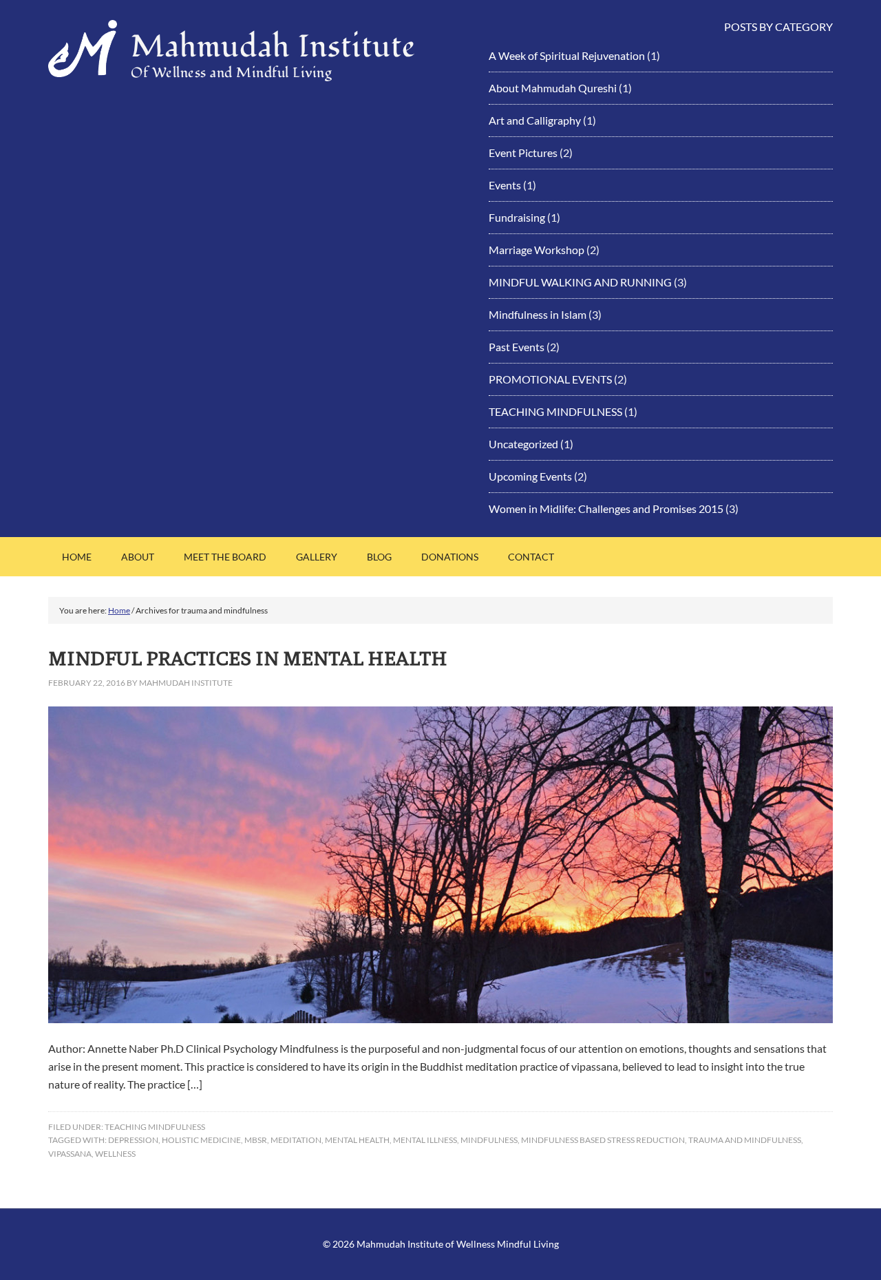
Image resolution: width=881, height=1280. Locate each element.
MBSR (255, 1140)
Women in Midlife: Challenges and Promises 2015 (606, 508)
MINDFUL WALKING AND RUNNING (580, 281)
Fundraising (517, 217)
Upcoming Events (530, 476)
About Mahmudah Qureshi (553, 87)
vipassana (70, 1153)
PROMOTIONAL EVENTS (550, 379)
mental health (357, 1140)
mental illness (425, 1140)
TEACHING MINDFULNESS (555, 411)
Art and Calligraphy (535, 120)
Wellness (115, 1153)
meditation (295, 1140)
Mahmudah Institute (273, 46)
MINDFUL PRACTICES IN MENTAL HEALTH (247, 657)
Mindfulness (489, 1140)
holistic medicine (201, 1140)
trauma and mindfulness (744, 1140)
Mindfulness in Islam (537, 314)
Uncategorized (523, 443)
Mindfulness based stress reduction (603, 1140)
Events (505, 184)
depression (133, 1140)
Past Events (516, 346)
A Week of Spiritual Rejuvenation (567, 55)
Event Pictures (523, 152)
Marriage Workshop (536, 249)
